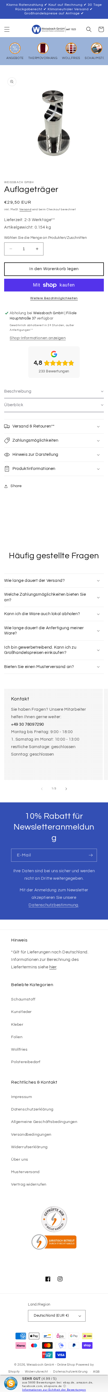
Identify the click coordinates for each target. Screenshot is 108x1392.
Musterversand (25, 1172)
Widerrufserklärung (29, 1147)
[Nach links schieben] (42, 789)
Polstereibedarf (25, 1062)
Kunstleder (21, 1012)
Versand (25, 209)
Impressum (21, 1097)
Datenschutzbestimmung (53, 905)
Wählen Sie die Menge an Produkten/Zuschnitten (45, 238)
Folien (17, 1037)
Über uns (19, 1159)
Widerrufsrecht (36, 1371)
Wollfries (19, 1049)
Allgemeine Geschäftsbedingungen (44, 1122)
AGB (96, 1371)
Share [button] (16, 486)
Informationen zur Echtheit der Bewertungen (54, 1389)
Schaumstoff (23, 999)
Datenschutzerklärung (32, 1109)
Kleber (17, 1025)
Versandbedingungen (31, 1135)
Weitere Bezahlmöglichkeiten (54, 298)
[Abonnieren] (90, 855)
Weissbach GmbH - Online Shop (51, 1364)
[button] (7, 29)
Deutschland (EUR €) (51, 1315)
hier (52, 967)
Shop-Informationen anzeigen (38, 338)
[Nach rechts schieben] (66, 789)
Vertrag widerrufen (29, 1184)
